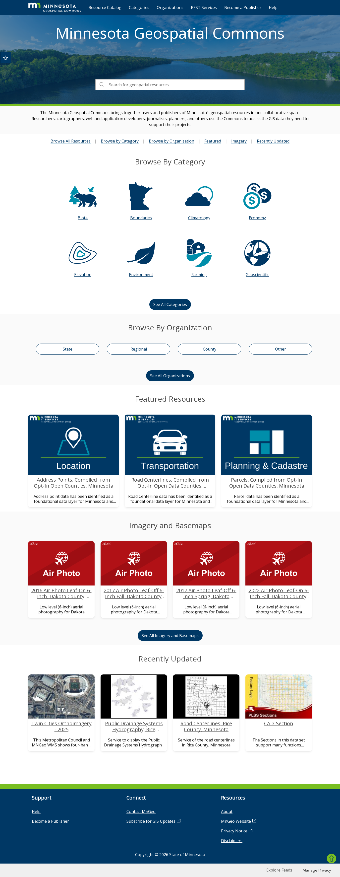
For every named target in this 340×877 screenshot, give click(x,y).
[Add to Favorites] (5, 57)
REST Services (204, 7)
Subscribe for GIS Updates (150, 821)
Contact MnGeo (141, 811)
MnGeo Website (236, 821)
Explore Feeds (279, 870)
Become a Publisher (242, 7)
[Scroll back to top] (331, 858)
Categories (139, 7)
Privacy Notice (234, 831)
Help (273, 7)
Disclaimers (231, 840)
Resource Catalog (105, 7)
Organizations (170, 7)
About (226, 811)
